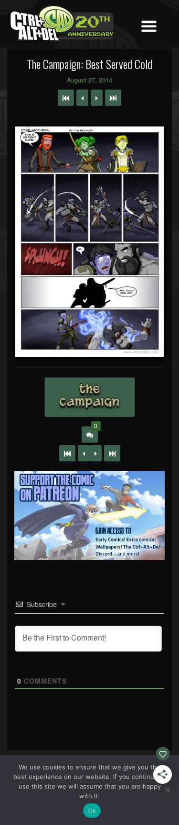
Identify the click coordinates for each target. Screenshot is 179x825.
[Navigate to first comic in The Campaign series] (66, 98)
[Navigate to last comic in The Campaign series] (113, 98)
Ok (92, 810)
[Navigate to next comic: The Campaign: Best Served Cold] (97, 98)
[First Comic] (67, 453)
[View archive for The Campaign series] (89, 397)
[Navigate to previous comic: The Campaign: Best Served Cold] (82, 98)
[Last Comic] (112, 453)
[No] (167, 790)
